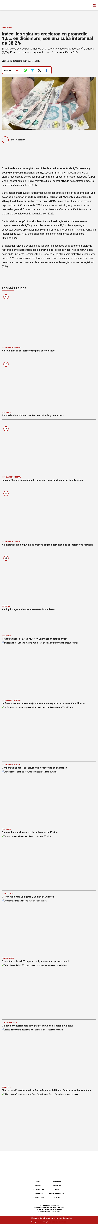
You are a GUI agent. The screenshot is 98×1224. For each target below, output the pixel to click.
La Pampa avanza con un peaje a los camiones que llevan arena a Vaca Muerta (43, 703)
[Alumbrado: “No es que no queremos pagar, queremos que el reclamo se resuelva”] (49, 513)
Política (38, 1186)
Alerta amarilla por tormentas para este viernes (28, 350)
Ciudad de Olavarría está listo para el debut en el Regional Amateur (37, 1025)
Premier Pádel (8, 893)
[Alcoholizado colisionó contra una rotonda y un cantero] (49, 383)
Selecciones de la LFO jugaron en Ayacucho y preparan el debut (35, 961)
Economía (6, 1087)
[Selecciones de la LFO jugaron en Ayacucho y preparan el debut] (49, 990)
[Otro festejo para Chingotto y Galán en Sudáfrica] (49, 925)
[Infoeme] (12, 5)
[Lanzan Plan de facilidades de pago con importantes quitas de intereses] (49, 448)
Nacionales (7, 28)
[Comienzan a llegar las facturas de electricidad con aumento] (49, 796)
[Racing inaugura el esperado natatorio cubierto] (49, 578)
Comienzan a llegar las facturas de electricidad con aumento (34, 767)
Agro (57, 1190)
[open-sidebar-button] (94, 5)
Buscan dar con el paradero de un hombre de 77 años (30, 832)
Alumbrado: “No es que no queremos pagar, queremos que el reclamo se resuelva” (48, 544)
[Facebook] (36, 1172)
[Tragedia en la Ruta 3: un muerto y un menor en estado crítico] (49, 667)
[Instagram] (45, 1172)
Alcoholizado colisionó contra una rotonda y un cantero (33, 415)
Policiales (6, 412)
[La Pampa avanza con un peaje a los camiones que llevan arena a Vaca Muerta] (49, 732)
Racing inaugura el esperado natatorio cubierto (28, 609)
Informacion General (11, 347)
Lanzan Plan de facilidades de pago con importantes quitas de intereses (42, 480)
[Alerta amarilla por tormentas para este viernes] (49, 319)
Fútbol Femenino (9, 1022)
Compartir (9, 70)
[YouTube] (53, 1172)
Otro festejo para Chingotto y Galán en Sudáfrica (28, 896)
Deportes (6, 606)
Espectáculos (38, 1190)
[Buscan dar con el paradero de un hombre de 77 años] (49, 861)
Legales (57, 1197)
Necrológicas (38, 1197)
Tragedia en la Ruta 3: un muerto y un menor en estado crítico (35, 638)
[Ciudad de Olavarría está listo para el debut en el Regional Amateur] (49, 1054)
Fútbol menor (8, 958)
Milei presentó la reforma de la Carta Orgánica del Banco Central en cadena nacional (46, 1090)
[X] (62, 1172)
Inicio (38, 1182)
